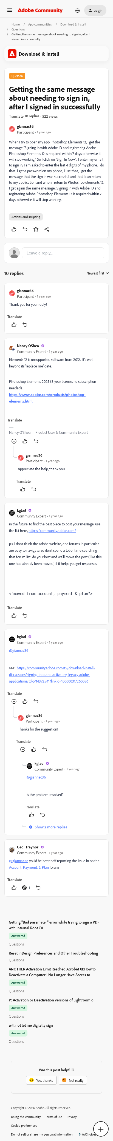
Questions (18, 29)
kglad (21, 510)
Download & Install (73, 24)
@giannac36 (18, 650)
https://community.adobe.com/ (52, 530)
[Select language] (77, 10)
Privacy (72, 1117)
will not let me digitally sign (31, 1025)
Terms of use (53, 1117)
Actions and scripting (26, 217)
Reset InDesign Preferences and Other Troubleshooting (53, 953)
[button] (10, 12)
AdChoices (89, 1134)
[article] (56, 308)
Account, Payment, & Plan (29, 867)
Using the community (26, 1117)
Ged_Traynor (27, 847)
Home (16, 24)
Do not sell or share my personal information (42, 1134)
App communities (40, 24)
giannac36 (25, 126)
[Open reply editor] (56, 253)
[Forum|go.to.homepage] (40, 10)
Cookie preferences (24, 1125)
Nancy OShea (28, 345)
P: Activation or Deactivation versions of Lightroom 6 (51, 1000)
